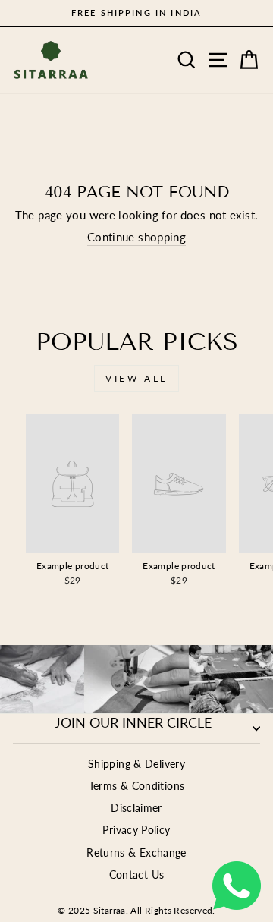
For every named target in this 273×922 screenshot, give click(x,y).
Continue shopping (136, 237)
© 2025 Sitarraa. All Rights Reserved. (136, 910)
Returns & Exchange (136, 853)
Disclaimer (136, 808)
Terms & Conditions (137, 786)
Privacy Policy (136, 830)
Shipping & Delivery (136, 764)
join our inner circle (133, 722)
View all (136, 378)
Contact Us (137, 875)
